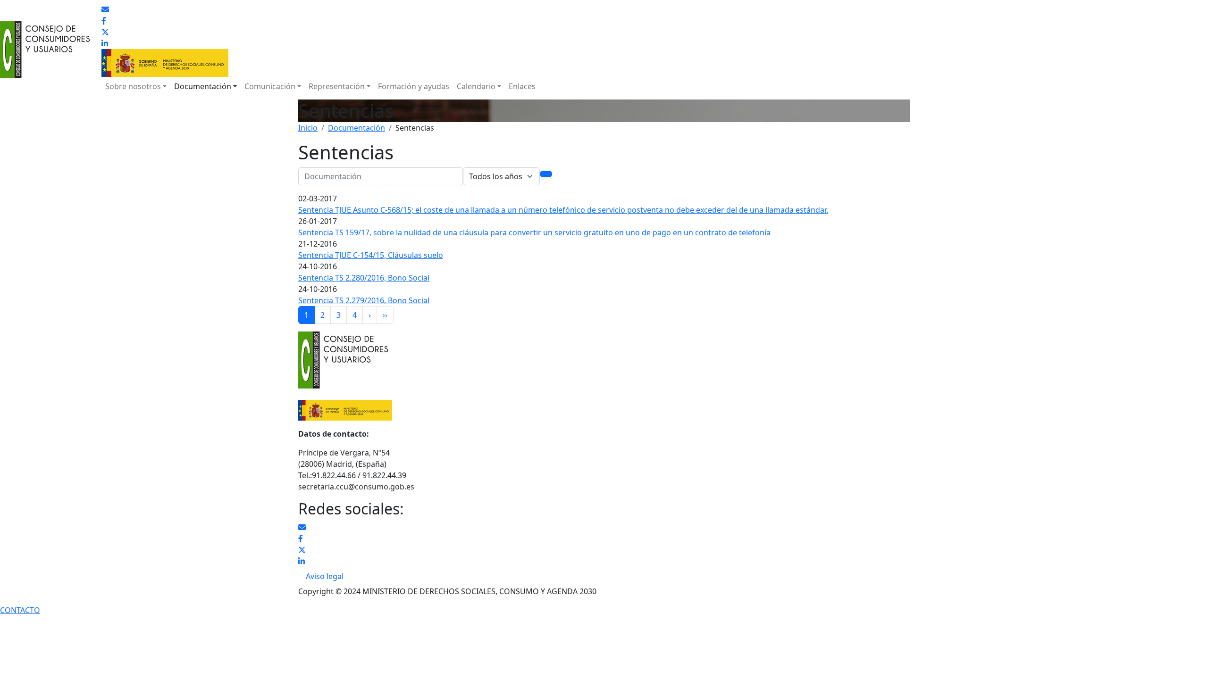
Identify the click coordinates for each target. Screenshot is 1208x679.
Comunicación (269, 86)
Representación (337, 86)
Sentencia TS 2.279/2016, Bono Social (363, 300)
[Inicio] (47, 28)
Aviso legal (325, 576)
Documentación (202, 86)
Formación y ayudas (413, 86)
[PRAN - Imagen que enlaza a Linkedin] (104, 43)
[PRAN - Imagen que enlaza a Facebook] (103, 21)
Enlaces (522, 86)
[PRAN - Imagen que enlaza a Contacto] (105, 9)
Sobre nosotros (133, 86)
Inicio (308, 128)
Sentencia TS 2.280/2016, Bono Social (363, 278)
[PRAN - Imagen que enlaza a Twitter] (105, 32)
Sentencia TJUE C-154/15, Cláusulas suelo (370, 255)
